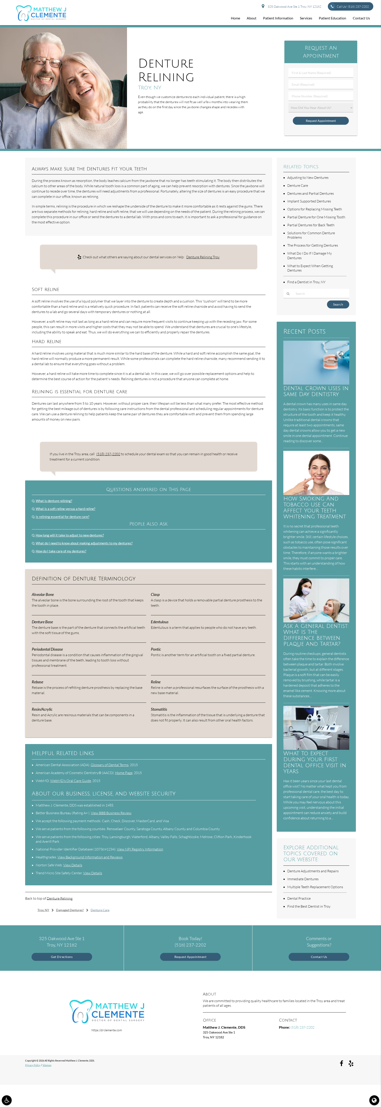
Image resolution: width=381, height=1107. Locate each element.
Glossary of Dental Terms (110, 765)
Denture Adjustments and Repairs (313, 871)
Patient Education (332, 18)
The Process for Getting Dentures (312, 245)
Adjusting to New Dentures (308, 177)
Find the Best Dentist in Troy (309, 906)
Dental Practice (299, 898)
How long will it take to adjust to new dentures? (70, 535)
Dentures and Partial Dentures (310, 193)
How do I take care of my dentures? (61, 551)
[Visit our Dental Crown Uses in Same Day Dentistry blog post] (316, 383)
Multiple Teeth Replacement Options (315, 887)
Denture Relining (60, 898)
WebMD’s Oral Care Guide (70, 780)
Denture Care (297, 185)
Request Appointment (190, 957)
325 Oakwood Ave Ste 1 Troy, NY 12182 (293, 6)
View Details (72, 865)
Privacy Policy (32, 1065)
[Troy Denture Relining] (63, 147)
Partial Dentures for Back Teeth (310, 225)
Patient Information (278, 18)
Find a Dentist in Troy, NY (306, 282)
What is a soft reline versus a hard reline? (65, 509)
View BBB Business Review (111, 813)
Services (306, 18)
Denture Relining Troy (203, 257)
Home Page (124, 773)
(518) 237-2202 (108, 454)
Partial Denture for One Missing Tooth (316, 217)
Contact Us (361, 18)
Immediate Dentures (303, 879)
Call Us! (353, 6)
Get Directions (62, 957)
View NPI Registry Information (140, 849)
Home (235, 18)
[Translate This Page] (374, 1100)
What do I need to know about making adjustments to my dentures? (84, 543)
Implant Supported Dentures (309, 201)
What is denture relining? (54, 501)
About (251, 18)
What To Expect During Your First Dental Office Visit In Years (314, 763)
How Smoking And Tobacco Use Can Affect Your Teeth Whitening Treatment (314, 508)
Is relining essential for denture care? (62, 517)
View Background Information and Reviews (90, 857)
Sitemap (47, 1065)
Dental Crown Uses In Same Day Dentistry (316, 391)
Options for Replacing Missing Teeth (314, 209)
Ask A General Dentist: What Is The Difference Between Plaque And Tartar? (316, 635)
